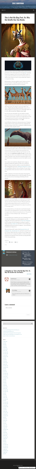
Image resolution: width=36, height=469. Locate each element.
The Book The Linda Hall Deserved (9, 331)
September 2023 (6, 377)
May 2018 (5, 423)
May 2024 (5, 370)
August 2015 (5, 438)
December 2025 (6, 352)
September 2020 (6, 406)
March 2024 (5, 371)
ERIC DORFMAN (18, 3)
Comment (28, 314)
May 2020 (5, 408)
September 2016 (6, 429)
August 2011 (5, 449)
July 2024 (5, 368)
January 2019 (5, 420)
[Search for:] (18, 323)
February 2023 (6, 386)
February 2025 (6, 362)
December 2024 (6, 365)
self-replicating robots (15, 230)
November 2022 (6, 391)
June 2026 (5, 344)
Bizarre (29, 253)
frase (25, 72)
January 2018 (5, 424)
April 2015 (5, 443)
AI (24, 253)
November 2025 (6, 353)
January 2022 (5, 397)
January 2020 (5, 411)
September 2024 (6, 367)
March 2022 (5, 396)
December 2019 (6, 412)
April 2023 (5, 383)
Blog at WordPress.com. (18, 465)
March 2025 (5, 361)
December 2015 (6, 437)
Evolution (25, 254)
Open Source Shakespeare (25, 220)
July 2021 (5, 400)
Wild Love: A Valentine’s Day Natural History (28, 264)
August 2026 (5, 341)
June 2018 (5, 421)
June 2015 (5, 441)
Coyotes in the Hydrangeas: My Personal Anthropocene (11, 329)
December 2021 (6, 399)
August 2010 (5, 452)
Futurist (28, 254)
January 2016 (5, 435)
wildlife (29, 259)
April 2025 (5, 359)
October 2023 (5, 376)
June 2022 (5, 394)
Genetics (25, 255)
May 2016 (5, 430)
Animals (26, 253)
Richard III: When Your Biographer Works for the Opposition (12, 332)
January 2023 (5, 388)
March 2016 (5, 432)
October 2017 (5, 426)
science (29, 258)
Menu (4, 10)
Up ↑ (18, 466)
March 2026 (5, 347)
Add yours (29, 274)
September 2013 (6, 447)
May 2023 (5, 382)
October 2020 (5, 405)
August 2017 (5, 427)
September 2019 (6, 415)
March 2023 (5, 385)
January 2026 (5, 350)
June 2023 (5, 380)
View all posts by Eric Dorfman (12, 255)
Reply (29, 279)
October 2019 (5, 414)
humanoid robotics (24, 229)
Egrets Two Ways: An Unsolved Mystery (9, 335)
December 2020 (6, 402)
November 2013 (6, 446)
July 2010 (5, 453)
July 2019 (5, 417)
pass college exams (14, 223)
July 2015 (5, 440)
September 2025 (6, 356)
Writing (25, 256)
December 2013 (6, 444)
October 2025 (5, 355)
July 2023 (5, 379)
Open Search (33, 10)
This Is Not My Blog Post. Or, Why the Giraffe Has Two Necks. (17, 18)
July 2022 (5, 393)
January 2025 (5, 364)
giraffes (26, 258)
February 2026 (6, 349)
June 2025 (5, 358)
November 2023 (6, 374)
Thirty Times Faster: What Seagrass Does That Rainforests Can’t (13, 334)
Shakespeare (29, 255)
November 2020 (6, 403)
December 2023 (6, 373)
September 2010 (6, 450)
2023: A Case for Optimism (28, 262)
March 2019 (5, 418)
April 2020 (5, 409)
